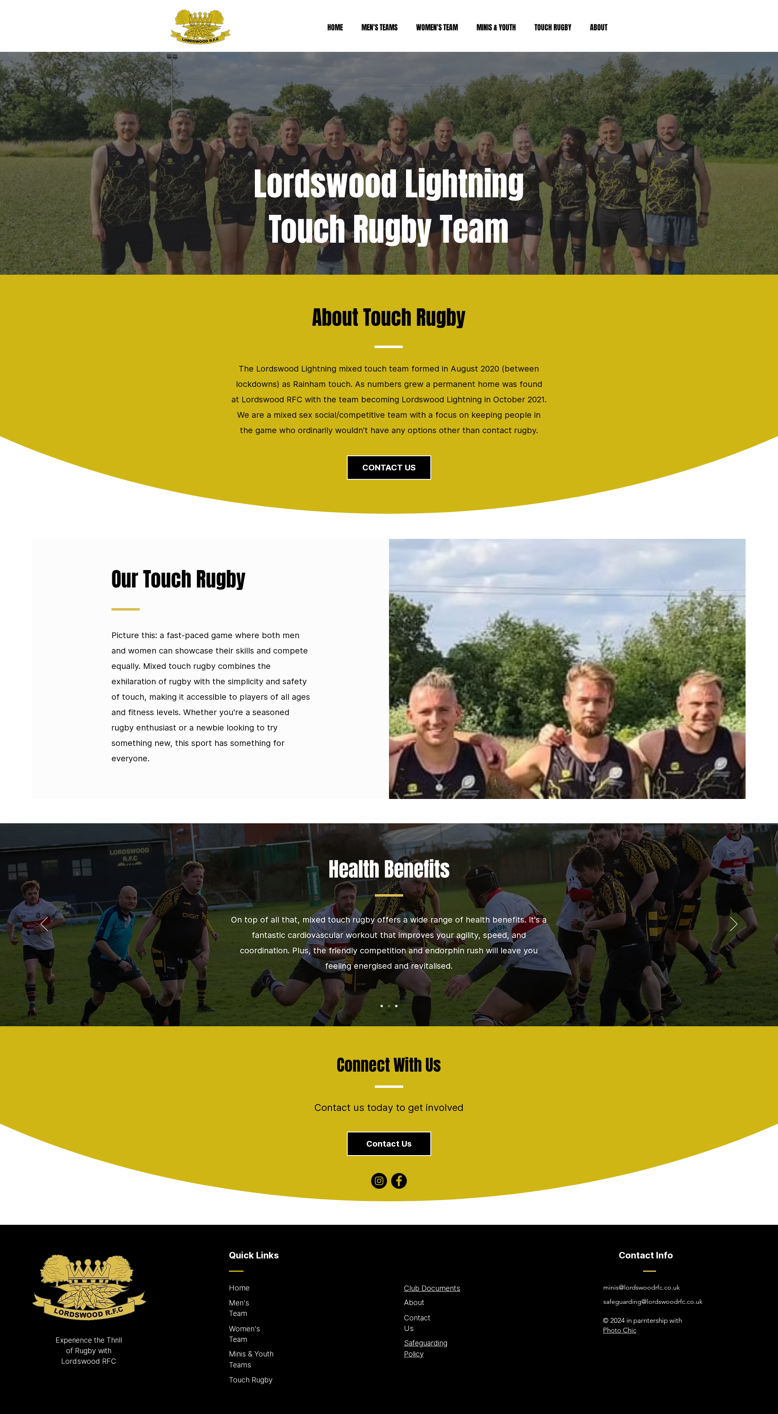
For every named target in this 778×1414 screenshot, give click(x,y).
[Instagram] (379, 1181)
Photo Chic (619, 1330)
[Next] (733, 924)
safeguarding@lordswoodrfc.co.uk (653, 1301)
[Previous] (44, 924)
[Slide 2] (389, 1006)
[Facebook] (399, 1181)
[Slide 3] (396, 1006)
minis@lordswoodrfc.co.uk (641, 1287)
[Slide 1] (381, 1006)
